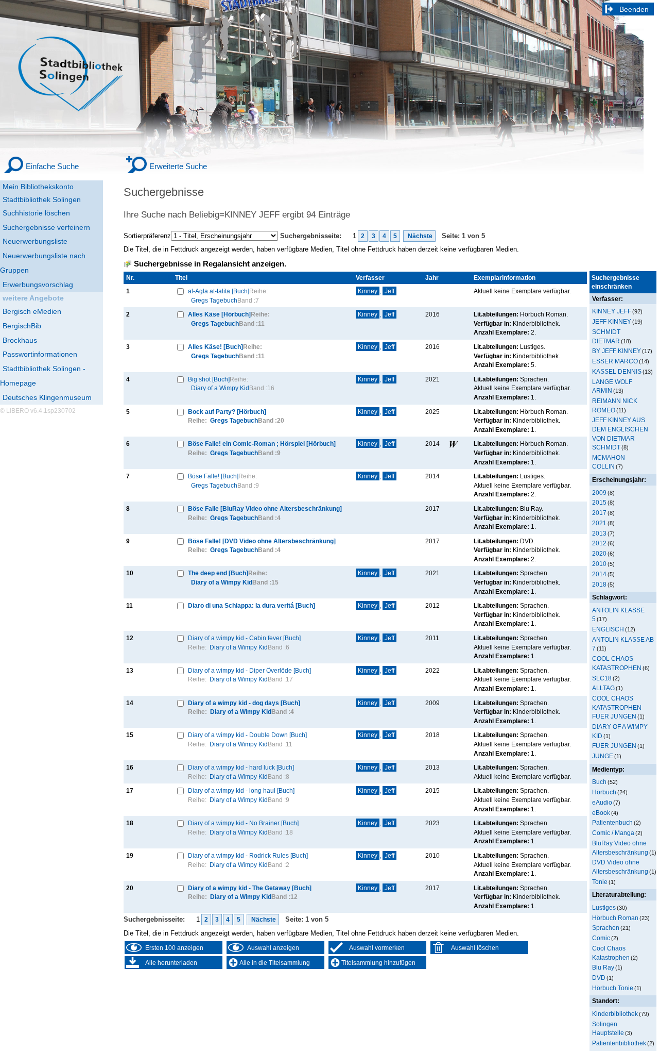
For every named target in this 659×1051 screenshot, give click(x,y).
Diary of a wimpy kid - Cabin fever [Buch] (244, 638)
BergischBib (22, 326)
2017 (599, 512)
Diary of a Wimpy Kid (220, 388)
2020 (599, 553)
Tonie (600, 881)
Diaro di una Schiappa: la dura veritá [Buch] (251, 605)
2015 (599, 502)
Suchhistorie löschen (36, 213)
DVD (598, 977)
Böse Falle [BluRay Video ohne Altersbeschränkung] (265, 508)
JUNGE (602, 756)
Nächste (419, 236)
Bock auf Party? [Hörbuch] (227, 411)
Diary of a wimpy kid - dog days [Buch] (244, 702)
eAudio (602, 802)
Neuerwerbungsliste (35, 241)
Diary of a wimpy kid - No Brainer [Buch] (243, 823)
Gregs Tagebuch (214, 300)
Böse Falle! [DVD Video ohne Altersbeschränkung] (262, 541)
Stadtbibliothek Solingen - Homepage (42, 375)
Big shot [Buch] (209, 379)
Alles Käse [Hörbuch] (219, 314)
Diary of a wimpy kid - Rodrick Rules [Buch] (248, 855)
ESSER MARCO (615, 361)
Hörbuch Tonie (612, 988)
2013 (599, 533)
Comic (601, 938)
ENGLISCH (608, 629)
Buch (599, 781)
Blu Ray (603, 967)
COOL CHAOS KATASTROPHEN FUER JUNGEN (616, 707)
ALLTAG (603, 688)
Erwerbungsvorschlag (38, 284)
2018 (599, 584)
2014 (599, 574)
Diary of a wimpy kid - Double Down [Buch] (247, 734)
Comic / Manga (613, 832)
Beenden (634, 9)
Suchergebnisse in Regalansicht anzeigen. (210, 264)
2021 (599, 523)
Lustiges (604, 907)
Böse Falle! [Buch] (213, 476)
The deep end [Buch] (218, 573)
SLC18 (602, 678)
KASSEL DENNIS (616, 371)
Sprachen (605, 927)
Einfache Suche (52, 166)
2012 (599, 543)
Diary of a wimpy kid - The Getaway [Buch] (249, 888)
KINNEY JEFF (611, 311)
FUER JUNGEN (614, 745)
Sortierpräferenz (147, 236)
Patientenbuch (612, 822)
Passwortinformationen (40, 354)
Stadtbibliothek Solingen (42, 199)
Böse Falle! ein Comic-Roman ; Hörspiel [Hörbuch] (262, 443)
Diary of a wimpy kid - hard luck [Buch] (241, 767)
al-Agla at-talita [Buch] (218, 291)
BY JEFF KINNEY (616, 350)
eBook (601, 812)
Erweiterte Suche (178, 166)
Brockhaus (20, 340)
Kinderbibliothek (615, 1013)
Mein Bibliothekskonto (38, 186)
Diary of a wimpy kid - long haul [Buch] (241, 790)
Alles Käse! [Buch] (215, 346)
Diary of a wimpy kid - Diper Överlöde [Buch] (249, 670)
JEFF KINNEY (611, 321)
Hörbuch (604, 792)
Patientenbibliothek (619, 1043)
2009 (599, 492)
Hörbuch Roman (615, 917)
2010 (599, 563)
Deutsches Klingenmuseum (47, 397)
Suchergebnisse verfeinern (46, 227)
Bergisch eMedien (32, 311)
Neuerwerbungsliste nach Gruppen (42, 263)
